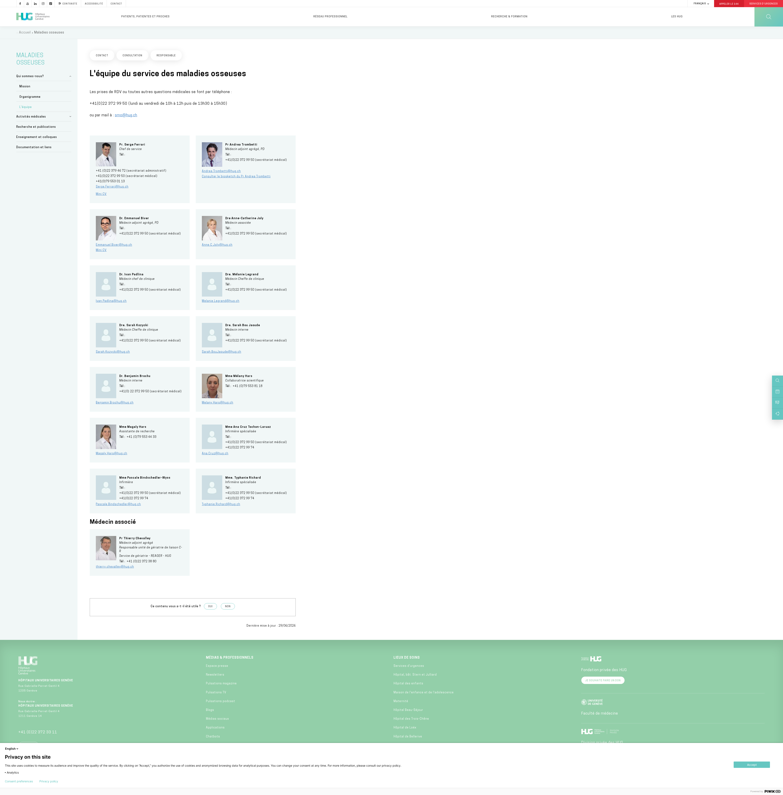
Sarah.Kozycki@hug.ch (113, 352)
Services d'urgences (409, 666)
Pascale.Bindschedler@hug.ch (118, 504)
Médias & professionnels (229, 657)
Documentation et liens (34, 147)
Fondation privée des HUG (604, 670)
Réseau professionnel (330, 16)
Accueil (25, 32)
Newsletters (215, 674)
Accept (752, 764)
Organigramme (30, 97)
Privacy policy (48, 781)
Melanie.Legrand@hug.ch (220, 301)
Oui (210, 606)
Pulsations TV (216, 692)
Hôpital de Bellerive (408, 736)
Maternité (401, 701)
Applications (215, 727)
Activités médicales (31, 116)
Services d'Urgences (763, 4)
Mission (24, 86)
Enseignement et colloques (36, 137)
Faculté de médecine (599, 714)
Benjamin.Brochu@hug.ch (115, 402)
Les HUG (677, 16)
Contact (116, 4)
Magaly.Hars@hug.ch (111, 453)
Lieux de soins (407, 657)
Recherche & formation (509, 16)
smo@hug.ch (126, 115)
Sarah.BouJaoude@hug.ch (221, 352)
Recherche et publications (36, 127)
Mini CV (101, 194)
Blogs (210, 710)
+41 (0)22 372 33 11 (37, 732)
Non (228, 606)
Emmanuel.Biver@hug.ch (114, 245)
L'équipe (25, 107)
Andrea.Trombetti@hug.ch (221, 171)
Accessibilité (94, 4)
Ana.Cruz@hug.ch (215, 453)
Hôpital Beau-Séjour (408, 710)
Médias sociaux (217, 719)
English (10, 748)
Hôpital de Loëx (405, 727)
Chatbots (213, 736)
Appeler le (729, 3)
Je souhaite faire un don (603, 680)
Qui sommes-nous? (30, 76)
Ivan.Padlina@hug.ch (111, 301)
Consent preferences (19, 781)
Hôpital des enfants (408, 683)
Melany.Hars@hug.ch (217, 402)
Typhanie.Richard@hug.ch (221, 504)
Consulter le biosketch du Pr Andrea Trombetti (236, 176)
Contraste (69, 4)
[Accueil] (33, 17)
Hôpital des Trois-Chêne (411, 719)
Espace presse (217, 666)
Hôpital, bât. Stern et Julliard (415, 674)
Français (700, 4)
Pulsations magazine (221, 683)
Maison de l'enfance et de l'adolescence (424, 692)
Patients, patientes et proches (145, 16)
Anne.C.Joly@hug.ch (217, 245)
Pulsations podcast (220, 701)
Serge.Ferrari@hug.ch (112, 186)
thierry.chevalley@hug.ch (115, 566)
